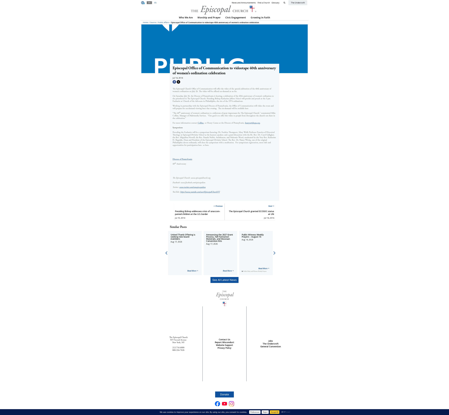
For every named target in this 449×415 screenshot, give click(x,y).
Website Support (224, 345)
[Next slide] (274, 253)
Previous (219, 206)
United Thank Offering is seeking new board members (183, 237)
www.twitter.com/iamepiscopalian (192, 187)
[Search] (284, 2)
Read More (191, 271)
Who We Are (186, 17)
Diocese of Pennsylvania (182, 159)
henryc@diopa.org (252, 123)
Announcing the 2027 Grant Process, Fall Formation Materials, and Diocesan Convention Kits (219, 238)
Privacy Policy (224, 347)
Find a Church (264, 2)
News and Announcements (244, 2)
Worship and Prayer (209, 17)
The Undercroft (271, 343)
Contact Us (224, 339)
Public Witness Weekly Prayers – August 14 (253, 236)
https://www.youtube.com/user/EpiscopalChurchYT (200, 192)
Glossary (275, 2)
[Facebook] (174, 82)
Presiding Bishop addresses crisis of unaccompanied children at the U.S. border (197, 212)
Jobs (270, 340)
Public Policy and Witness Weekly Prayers (254, 271)
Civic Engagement (235, 17)
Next (270, 206)
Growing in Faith (260, 17)
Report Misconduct (224, 342)
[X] (178, 82)
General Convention (270, 346)
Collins (201, 123)
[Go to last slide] (166, 253)
